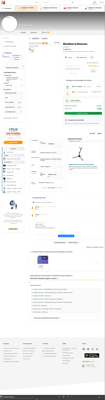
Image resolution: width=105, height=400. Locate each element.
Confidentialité (7, 359)
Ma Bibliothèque (10, 41)
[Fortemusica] (83, 365)
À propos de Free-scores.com (11, 348)
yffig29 (37, 214)
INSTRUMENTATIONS (10, 112)
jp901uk (37, 207)
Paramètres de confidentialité (11, 361)
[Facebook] (83, 349)
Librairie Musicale (49, 351)
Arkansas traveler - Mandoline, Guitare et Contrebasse (47, 299)
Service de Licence (28, 353)
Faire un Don (26, 359)
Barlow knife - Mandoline (39, 305)
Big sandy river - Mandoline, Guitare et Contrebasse (46, 308)
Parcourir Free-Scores (10, 46)
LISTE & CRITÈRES (13, 102)
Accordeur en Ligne (67, 352)
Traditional (44, 38)
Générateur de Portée (68, 358)
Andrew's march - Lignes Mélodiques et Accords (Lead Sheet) (49, 289)
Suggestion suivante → (75, 141)
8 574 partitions (16, 55)
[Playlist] (102, 397)
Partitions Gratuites (50, 348)
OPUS (6, 97)
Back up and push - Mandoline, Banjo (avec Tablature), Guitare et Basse (52, 302)
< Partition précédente (60, 242)
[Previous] (59, 397)
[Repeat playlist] (72, 397)
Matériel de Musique (50, 356)
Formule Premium (27, 356)
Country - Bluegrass (45, 166)
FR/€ (101, 2)
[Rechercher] (73, 2)
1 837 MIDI (16, 59)
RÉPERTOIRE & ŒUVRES (10, 93)
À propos (23, 32)
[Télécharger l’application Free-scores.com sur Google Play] (91, 355)
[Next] (68, 397)
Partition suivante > (73, 242)
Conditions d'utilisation (9, 356)
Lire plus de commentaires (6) (66, 235)
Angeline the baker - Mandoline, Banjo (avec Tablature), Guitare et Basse (52, 292)
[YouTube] (88, 349)
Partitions (34, 32)
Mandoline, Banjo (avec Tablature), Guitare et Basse (50, 159)
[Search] (21, 63)
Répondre (39, 211)
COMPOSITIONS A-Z (13, 107)
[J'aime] (33, 397)
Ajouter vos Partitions (28, 351)
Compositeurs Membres (29, 348)
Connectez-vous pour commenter (43, 202)
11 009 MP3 (16, 57)
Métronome (65, 363)
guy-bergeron (51, 187)
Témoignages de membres (10, 353)
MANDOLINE (35, 38)
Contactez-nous (7, 351)
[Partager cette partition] (92, 57)
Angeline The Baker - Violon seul (41, 295)
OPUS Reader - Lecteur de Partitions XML (69, 349)
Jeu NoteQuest (66, 360)
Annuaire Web (66, 355)
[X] (92, 349)
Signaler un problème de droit (95, 247)
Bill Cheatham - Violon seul (40, 312)
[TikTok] (97, 349)
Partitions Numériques (51, 353)
